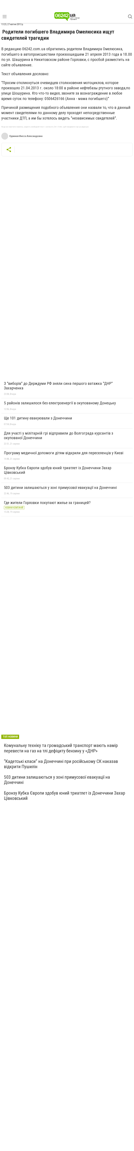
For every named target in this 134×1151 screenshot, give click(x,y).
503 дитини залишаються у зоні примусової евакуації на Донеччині (60, 487)
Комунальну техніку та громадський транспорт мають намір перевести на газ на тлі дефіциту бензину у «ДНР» (61, 748)
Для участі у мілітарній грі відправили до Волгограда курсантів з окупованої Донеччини (58, 435)
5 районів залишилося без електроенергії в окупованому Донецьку (60, 403)
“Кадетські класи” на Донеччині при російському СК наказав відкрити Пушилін (61, 764)
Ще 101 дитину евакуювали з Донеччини (38, 418)
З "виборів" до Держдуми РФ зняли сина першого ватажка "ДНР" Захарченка (58, 385)
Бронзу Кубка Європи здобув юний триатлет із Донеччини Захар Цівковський (57, 470)
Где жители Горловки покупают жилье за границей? (47, 502)
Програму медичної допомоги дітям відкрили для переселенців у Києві (63, 453)
